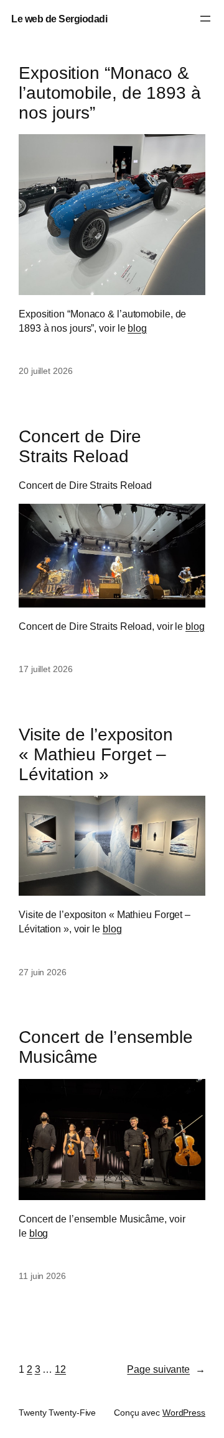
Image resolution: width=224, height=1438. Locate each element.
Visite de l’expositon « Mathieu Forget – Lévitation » (96, 754)
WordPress (183, 1413)
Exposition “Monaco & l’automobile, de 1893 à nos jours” (110, 92)
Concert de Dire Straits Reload (80, 446)
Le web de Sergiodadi (59, 18)
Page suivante (166, 1369)
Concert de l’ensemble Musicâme (106, 1047)
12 (60, 1369)
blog (137, 328)
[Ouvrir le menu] (205, 18)
